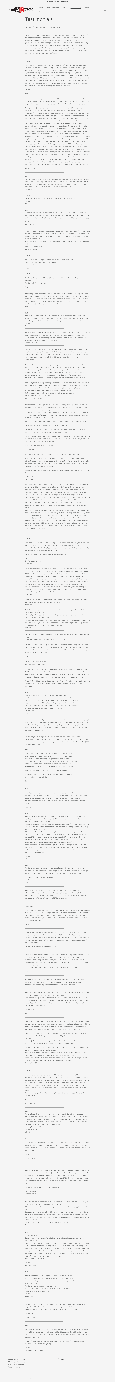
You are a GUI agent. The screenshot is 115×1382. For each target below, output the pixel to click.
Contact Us (62, 1359)
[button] (101, 10)
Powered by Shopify (30, 1378)
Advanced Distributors (19, 1378)
